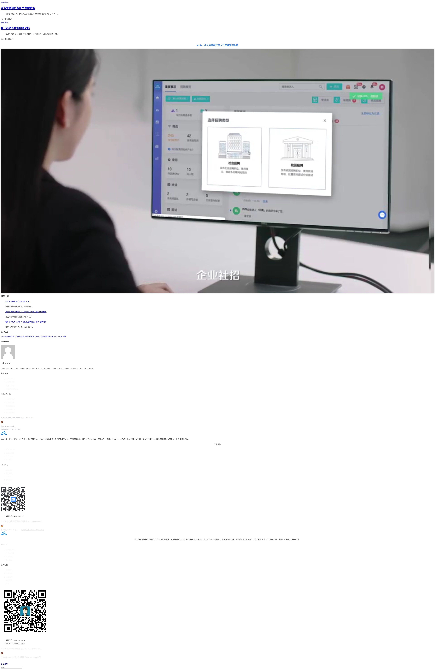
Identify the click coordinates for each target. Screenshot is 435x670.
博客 (7, 483)
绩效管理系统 (11, 402)
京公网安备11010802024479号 (11, 430)
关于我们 (9, 470)
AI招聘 (63, 337)
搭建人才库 (10, 385)
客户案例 (9, 473)
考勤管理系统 (11, 413)
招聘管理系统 (11, 379)
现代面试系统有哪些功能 (15, 28)
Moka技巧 (4, 3)
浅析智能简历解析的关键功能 (18, 8)
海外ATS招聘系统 (12, 389)
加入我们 (9, 477)
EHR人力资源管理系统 (43, 337)
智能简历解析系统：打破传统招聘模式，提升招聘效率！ (26, 322)
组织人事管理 (11, 409)
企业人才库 (10, 453)
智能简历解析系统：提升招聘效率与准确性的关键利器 (25, 312)
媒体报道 (9, 480)
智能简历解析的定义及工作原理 (17, 301)
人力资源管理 (19, 337)
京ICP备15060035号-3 (8, 426)
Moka (58, 337)
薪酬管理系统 (11, 406)
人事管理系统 (29, 337)
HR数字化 (10, 337)
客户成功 (9, 460)
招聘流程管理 (11, 382)
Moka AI (4, 337)
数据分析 (9, 456)
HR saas (53, 337)
